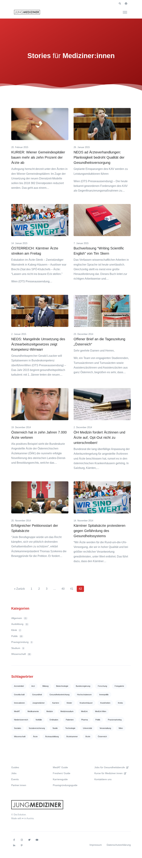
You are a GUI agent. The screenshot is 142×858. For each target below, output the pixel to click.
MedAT (17, 711)
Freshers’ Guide (61, 773)
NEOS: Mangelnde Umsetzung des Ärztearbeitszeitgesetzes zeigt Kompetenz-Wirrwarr (38, 344)
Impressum (96, 844)
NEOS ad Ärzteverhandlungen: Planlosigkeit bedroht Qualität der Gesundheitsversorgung (99, 157)
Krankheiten (105, 703)
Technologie (70, 728)
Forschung (102, 686)
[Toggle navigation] (125, 12)
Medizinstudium (66, 711)
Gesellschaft (19, 695)
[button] (120, 4)
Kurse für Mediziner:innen (108, 773)
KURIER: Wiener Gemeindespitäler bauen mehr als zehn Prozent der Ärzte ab (38, 157)
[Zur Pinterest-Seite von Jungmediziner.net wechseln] (21, 845)
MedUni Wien (100, 711)
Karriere (55, 703)
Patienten (70, 720)
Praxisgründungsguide (65, 785)
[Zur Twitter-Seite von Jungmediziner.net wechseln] (29, 840)
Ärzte (35, 736)
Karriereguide (60, 779)
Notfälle (39, 720)
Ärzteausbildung (52, 736)
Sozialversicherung (37, 728)
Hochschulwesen (84, 695)
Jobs (13, 773)
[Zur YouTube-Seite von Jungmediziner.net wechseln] (37, 840)
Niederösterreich (21, 720)
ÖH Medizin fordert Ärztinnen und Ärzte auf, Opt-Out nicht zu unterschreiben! (99, 437)
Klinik (15, 630)
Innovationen (19, 703)
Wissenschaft (20, 654)
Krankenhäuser (86, 703)
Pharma (84, 720)
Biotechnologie (62, 686)
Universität (87, 728)
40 (63, 588)
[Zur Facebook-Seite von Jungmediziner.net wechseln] (14, 840)
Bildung (45, 686)
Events (15, 779)
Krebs (120, 703)
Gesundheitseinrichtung (59, 695)
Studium (17, 648)
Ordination (54, 720)
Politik (16, 636)
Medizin (49, 711)
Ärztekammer (72, 736)
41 (71, 588)
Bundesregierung (83, 686)
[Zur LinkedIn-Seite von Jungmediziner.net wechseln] (14, 845)
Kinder (69, 703)
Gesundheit (37, 695)
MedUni (84, 711)
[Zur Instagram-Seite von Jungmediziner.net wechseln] (21, 840)
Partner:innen (18, 785)
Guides (15, 767)
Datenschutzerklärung (119, 844)
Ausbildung (19, 624)
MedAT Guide (60, 767)
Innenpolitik (104, 695)
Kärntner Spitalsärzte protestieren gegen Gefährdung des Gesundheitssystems (99, 531)
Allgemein (18, 618)
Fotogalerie (119, 686)
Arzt (33, 686)
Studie (55, 728)
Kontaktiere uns (103, 779)
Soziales (17, 728)
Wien (121, 728)
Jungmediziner (38, 703)
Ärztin (87, 736)
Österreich (102, 736)
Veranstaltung (105, 728)
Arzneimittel (19, 686)
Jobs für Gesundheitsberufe (109, 767)
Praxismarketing (115, 720)
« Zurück (19, 588)
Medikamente (33, 711)
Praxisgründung (21, 642)
